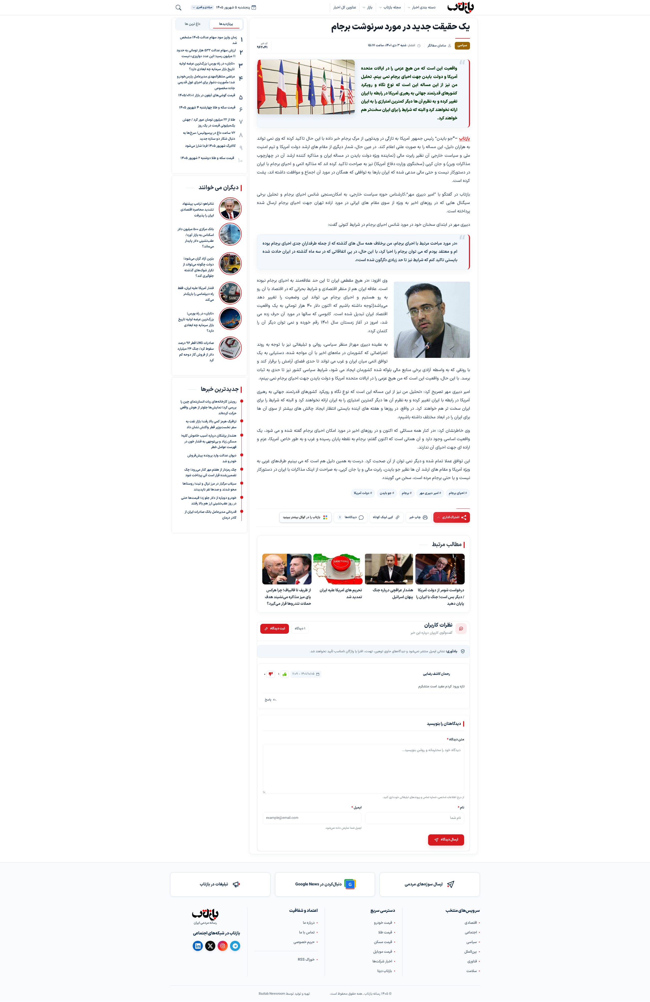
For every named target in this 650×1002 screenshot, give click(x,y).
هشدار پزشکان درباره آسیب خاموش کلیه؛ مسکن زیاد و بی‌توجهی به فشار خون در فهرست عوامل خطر (208, 441)
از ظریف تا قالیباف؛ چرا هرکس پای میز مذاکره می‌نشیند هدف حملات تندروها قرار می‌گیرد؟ (288, 597)
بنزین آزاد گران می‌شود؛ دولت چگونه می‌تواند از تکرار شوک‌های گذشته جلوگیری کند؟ (198, 267)
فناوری (472, 961)
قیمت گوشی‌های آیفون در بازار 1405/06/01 (206, 95)
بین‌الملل (470, 952)
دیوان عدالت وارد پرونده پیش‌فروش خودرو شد (211, 458)
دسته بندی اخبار (423, 7)
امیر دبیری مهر (428, 493)
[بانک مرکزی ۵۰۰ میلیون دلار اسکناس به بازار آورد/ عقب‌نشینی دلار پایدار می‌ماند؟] (230, 236)
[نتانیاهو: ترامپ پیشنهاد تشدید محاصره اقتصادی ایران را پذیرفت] (230, 208)
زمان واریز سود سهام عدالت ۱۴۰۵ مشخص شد (208, 40)
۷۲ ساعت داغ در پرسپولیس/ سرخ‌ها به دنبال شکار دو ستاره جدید (209, 136)
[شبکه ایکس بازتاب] (210, 946)
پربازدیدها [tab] (226, 24)
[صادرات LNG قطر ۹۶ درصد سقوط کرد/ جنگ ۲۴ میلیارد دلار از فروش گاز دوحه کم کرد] (230, 350)
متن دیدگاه (455, 739)
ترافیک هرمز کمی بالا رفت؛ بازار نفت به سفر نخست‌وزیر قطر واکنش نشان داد (211, 424)
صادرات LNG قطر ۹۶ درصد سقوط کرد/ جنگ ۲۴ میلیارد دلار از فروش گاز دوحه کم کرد (195, 352)
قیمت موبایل (382, 952)
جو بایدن (386, 493)
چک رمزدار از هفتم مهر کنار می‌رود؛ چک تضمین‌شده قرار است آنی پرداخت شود (210, 472)
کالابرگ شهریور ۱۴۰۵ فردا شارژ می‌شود (210, 146)
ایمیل (357, 807)
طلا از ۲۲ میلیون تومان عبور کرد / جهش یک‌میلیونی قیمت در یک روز (209, 123)
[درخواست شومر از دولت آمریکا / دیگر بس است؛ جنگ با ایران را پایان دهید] (440, 569)
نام (461, 807)
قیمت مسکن (383, 942)
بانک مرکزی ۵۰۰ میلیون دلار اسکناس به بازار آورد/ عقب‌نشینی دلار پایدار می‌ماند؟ (195, 238)
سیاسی (471, 942)
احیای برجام (456, 493)
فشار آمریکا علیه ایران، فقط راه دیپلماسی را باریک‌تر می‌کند (196, 294)
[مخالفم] (270, 674)
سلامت (471, 971)
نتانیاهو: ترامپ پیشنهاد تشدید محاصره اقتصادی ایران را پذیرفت (197, 209)
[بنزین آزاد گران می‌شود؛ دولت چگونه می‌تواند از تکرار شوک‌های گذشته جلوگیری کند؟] (230, 265)
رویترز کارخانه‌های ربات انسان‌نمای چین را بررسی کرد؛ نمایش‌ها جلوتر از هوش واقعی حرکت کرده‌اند (208, 407)
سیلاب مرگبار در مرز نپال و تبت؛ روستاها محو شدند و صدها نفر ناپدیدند (209, 486)
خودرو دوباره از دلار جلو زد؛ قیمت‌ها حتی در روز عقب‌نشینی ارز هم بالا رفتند (208, 501)
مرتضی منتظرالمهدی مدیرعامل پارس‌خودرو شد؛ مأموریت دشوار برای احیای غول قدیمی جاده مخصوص (206, 82)
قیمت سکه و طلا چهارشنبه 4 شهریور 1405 (207, 107)
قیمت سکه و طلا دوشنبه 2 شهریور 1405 (207, 158)
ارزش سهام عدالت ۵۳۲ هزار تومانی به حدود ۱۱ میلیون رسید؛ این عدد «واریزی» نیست (206, 53)
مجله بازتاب (392, 7)
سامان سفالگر (437, 45)
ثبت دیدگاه (277, 628)
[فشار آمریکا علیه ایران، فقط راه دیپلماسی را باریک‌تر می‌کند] (230, 293)
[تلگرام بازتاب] (235, 946)
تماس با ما (307, 932)
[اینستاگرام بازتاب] (223, 946)
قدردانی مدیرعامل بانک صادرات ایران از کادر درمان (210, 515)
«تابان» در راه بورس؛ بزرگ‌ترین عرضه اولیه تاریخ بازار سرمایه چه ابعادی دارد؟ (207, 66)
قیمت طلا (385, 932)
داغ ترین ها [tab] (192, 24)
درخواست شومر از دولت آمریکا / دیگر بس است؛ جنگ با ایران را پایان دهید (440, 597)
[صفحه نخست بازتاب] (205, 914)
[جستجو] (178, 7)
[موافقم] (284, 674)
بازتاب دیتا (384, 971)
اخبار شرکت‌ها (382, 961)
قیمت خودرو (383, 923)
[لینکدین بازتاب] (198, 946)
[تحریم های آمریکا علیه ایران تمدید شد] (338, 569)
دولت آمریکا (361, 493)
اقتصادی (471, 923)
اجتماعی (471, 932)
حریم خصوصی (304, 942)
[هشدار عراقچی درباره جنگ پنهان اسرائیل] (389, 569)
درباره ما (309, 923)
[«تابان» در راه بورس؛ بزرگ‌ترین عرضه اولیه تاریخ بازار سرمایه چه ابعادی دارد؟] (230, 320)
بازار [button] (369, 7)
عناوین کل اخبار (344, 7)
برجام (405, 493)
